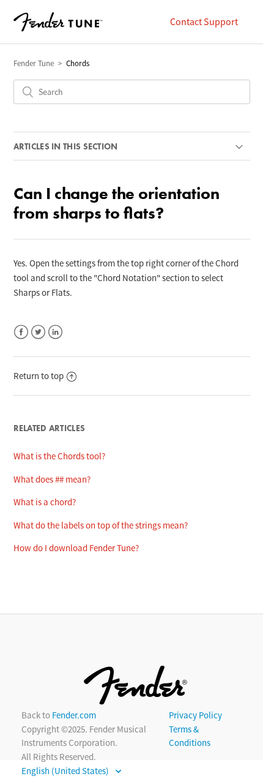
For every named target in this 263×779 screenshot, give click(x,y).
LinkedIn (55, 332)
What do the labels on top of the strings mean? (100, 525)
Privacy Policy (195, 715)
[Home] (58, 22)
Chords (77, 63)
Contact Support (204, 21)
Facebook (21, 332)
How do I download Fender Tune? (76, 548)
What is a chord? (44, 502)
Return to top (38, 376)
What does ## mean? (52, 479)
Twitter (38, 332)
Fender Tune (33, 63)
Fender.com (74, 715)
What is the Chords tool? (59, 456)
